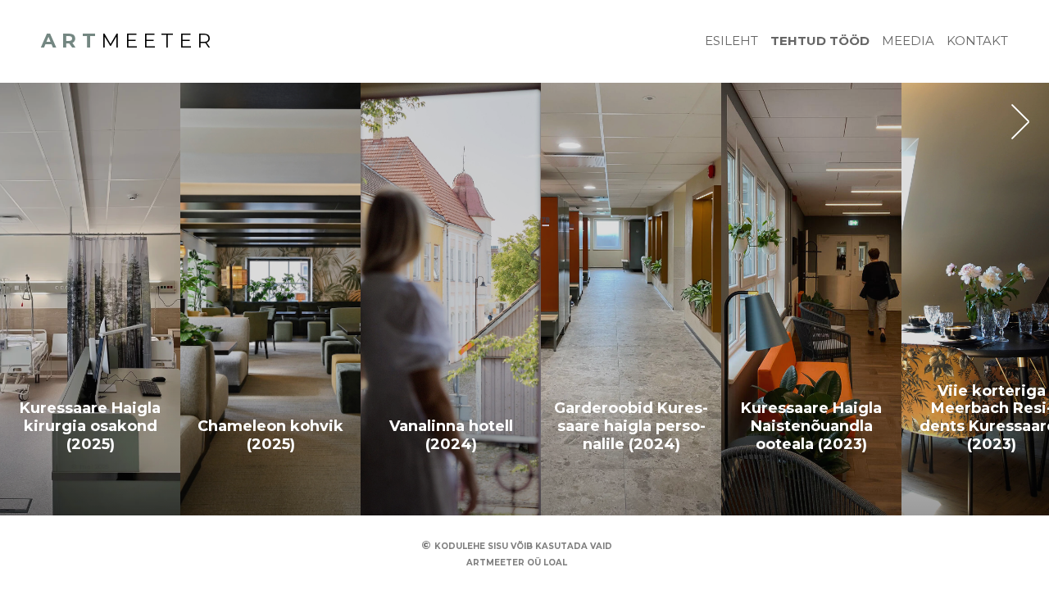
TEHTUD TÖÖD (820, 40)
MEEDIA (908, 40)
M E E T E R (126, 40)
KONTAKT (977, 40)
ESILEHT (731, 40)
